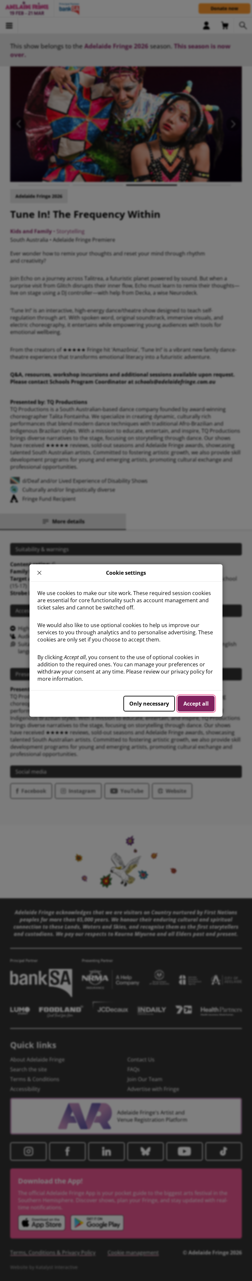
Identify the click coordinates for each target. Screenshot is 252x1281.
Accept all (196, 703)
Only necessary (149, 703)
